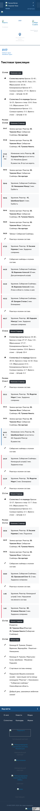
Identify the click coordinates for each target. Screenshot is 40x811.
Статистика (8, 720)
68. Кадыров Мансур (19, 438)
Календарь (19, 720)
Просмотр (20, 2)
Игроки (30, 720)
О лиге (6, 715)
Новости (19, 715)
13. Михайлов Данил (19, 159)
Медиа (30, 715)
